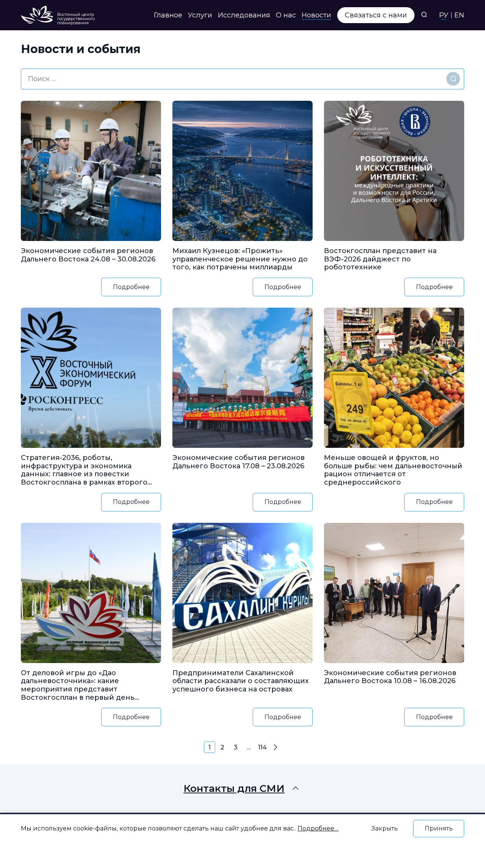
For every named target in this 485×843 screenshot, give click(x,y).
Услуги (200, 15)
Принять (439, 828)
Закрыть (384, 828)
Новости (316, 15)
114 (262, 747)
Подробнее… (317, 828)
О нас (286, 15)
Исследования (244, 15)
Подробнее (131, 287)
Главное (168, 15)
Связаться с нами (376, 15)
